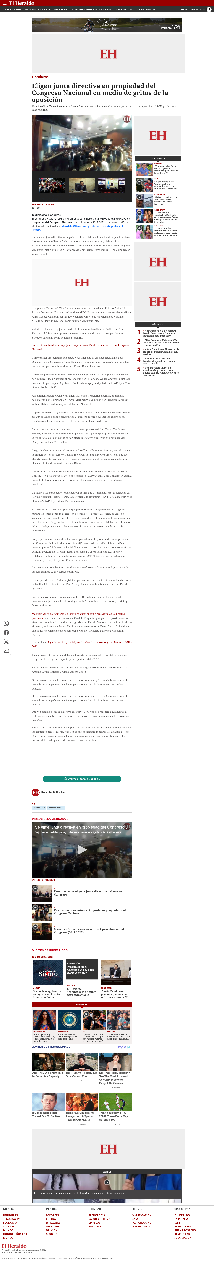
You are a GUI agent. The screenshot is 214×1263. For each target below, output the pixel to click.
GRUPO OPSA (182, 1209)
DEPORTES (52, 1215)
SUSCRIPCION (182, 1237)
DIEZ (177, 1222)
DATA (135, 1219)
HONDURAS (10, 1215)
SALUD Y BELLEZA (99, 1219)
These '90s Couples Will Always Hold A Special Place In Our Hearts (80, 1116)
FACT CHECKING (141, 1222)
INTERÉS (51, 1209)
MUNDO (8, 1230)
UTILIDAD (95, 1209)
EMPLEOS (94, 1222)
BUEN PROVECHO (185, 1230)
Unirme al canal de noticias (84, 779)
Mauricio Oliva (39, 807)
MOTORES (95, 1226)
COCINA (51, 1219)
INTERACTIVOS (141, 1226)
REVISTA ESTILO (184, 1226)
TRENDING (52, 1226)
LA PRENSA (181, 1219)
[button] (6, 623)
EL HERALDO (182, 1215)
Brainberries (48, 1081)
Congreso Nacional (55, 807)
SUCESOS (8, 1226)
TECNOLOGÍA (97, 1215)
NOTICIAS (9, 1209)
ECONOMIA (10, 1222)
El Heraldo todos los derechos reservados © (24, 1250)
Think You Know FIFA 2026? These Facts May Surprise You (113, 1116)
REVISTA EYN (182, 1234)
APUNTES (51, 1234)
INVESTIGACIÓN (141, 1215)
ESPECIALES (53, 1222)
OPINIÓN (51, 1230)
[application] (82, 143)
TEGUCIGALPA (11, 1219)
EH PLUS (137, 1209)
